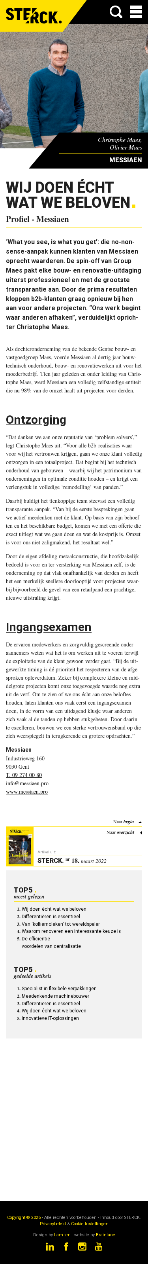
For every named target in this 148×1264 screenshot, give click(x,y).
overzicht (125, 832)
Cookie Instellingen (90, 1223)
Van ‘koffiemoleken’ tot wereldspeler (61, 924)
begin (129, 821)
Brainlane (105, 1234)
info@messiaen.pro (27, 783)
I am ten (62, 1234)
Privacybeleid (53, 1223)
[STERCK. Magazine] (34, 16)
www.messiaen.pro (27, 791)
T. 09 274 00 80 (24, 775)
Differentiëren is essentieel (51, 916)
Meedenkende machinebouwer (55, 996)
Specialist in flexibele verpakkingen (59, 988)
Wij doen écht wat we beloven (54, 909)
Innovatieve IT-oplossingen (50, 1018)
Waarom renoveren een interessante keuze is (71, 931)
